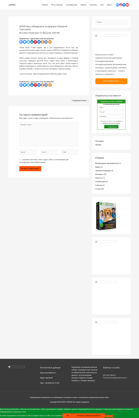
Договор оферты (109, 375)
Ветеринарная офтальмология (107, 163)
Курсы (109, 5)
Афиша (83, 5)
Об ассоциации (57, 5)
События (98, 185)
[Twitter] (28, 42)
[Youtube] (127, 4)
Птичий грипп (34, 33)
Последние (99, 141)
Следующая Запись (80, 100)
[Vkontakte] (124, 4)
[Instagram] (120, 4)
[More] (50, 42)
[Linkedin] (32, 42)
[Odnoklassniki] (42, 42)
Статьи (98, 189)
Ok (68, 415)
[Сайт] (69, 152)
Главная (45, 5)
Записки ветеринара (103, 171)
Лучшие (98, 145)
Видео (97, 167)
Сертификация (71, 5)
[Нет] (109, 416)
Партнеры (93, 5)
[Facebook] (117, 4)
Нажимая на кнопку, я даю (112, 122)
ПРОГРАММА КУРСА (111, 81)
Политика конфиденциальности (115, 378)
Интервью (99, 174)
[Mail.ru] (46, 42)
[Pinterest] (35, 42)
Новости (98, 178)
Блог (102, 5)
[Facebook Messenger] (24, 42)
